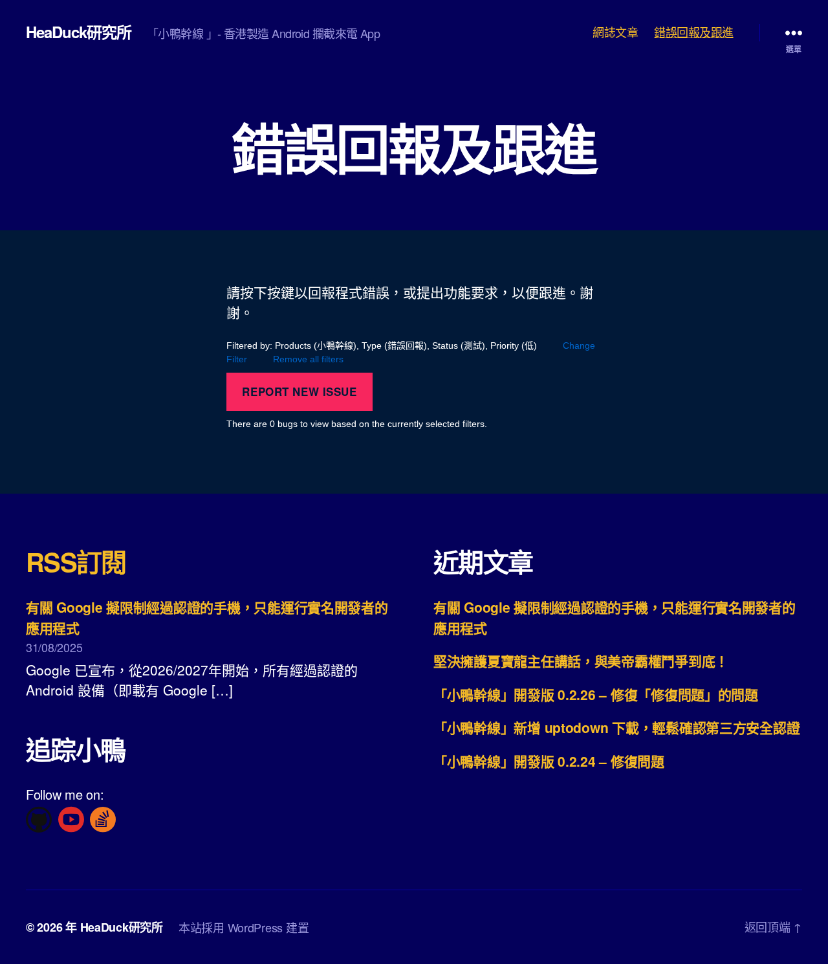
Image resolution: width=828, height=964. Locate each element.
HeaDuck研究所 (78, 31)
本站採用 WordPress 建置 (244, 927)
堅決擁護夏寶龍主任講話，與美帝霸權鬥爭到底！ (580, 660)
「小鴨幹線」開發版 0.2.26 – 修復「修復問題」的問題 (595, 694)
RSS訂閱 (76, 561)
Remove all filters (308, 359)
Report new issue (299, 391)
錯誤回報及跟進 (694, 32)
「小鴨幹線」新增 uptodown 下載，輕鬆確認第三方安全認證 (616, 727)
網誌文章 (615, 32)
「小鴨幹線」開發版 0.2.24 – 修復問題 (548, 761)
